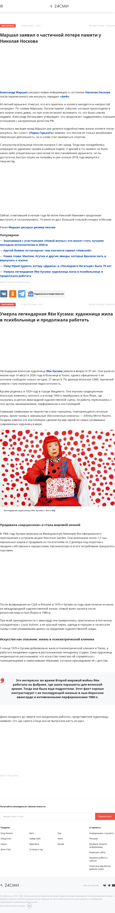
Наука (4, 844)
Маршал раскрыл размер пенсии (32, 227)
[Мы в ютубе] (113, 885)
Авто (31, 833)
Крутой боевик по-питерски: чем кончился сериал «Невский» (47, 250)
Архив (61, 844)
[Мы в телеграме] (109, 885)
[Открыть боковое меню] (1, 6)
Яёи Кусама (54, 371)
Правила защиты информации (98, 845)
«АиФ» (64, 96)
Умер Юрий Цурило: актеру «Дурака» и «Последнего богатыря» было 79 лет (57, 266)
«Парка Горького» (41, 133)
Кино (60, 838)
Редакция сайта (97, 852)
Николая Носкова (97, 92)
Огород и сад (36, 849)
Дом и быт (6, 849)
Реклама (93, 838)
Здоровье (34, 844)
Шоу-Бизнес (7, 25)
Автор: (15, 282)
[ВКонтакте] (3, 294)
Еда (59, 833)
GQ (53, 510)
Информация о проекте (101, 833)
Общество (6, 838)
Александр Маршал (14, 92)
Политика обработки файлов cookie (100, 867)
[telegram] (21, 294)
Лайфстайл (35, 838)
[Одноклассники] (12, 294)
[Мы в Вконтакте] (104, 885)
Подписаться (105, 816)
